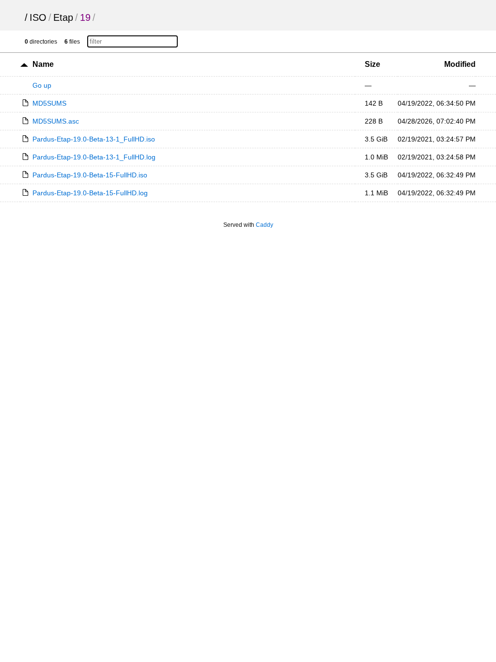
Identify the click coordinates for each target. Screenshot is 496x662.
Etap (63, 17)
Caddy (264, 224)
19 (85, 17)
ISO (38, 17)
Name (43, 64)
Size (372, 64)
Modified (460, 64)
